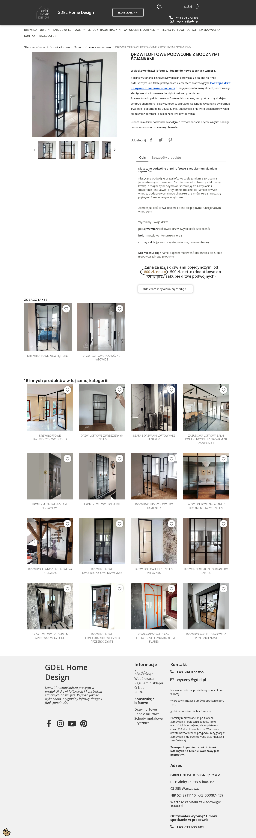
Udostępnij (151, 140)
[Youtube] (72, 723)
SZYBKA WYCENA (209, 30)
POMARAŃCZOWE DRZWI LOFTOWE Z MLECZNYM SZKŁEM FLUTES (154, 638)
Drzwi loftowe (35, 30)
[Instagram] (60, 723)
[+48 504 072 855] (171, 17)
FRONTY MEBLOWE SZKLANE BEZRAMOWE (50, 506)
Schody (93, 30)
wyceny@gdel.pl (187, 21)
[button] (128, 12)
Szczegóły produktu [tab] (166, 158)
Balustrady (108, 30)
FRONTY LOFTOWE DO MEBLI (102, 504)
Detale (192, 30)
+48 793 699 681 (190, 826)
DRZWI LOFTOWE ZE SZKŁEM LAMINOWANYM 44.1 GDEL (50, 636)
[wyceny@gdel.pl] (172, 21)
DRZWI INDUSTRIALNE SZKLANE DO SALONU (206, 571)
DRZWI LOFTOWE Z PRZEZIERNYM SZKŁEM (102, 437)
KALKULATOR (47, 36)
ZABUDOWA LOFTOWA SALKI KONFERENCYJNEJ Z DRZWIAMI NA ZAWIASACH (206, 439)
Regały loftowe (173, 30)
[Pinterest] (84, 723)
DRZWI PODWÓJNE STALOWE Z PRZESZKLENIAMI (206, 636)
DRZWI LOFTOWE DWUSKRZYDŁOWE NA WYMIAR (102, 571)
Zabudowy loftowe (67, 30)
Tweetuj (160, 140)
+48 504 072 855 (187, 17)
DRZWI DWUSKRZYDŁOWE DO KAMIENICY (154, 506)
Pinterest (170, 140)
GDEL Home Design (76, 12)
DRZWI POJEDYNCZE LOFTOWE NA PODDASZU (50, 571)
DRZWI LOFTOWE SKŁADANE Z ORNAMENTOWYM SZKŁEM (206, 506)
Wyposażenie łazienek (139, 30)
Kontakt (30, 36)
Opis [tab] (142, 158)
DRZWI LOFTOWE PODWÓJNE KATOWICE (101, 357)
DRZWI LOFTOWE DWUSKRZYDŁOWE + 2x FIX (50, 437)
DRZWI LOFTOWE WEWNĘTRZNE (48, 355)
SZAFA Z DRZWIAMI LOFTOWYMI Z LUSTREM (154, 437)
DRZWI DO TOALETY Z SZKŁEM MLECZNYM (154, 571)
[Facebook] (49, 723)
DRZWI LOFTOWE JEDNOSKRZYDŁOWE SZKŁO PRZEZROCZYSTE (102, 638)
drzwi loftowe (168, 208)
